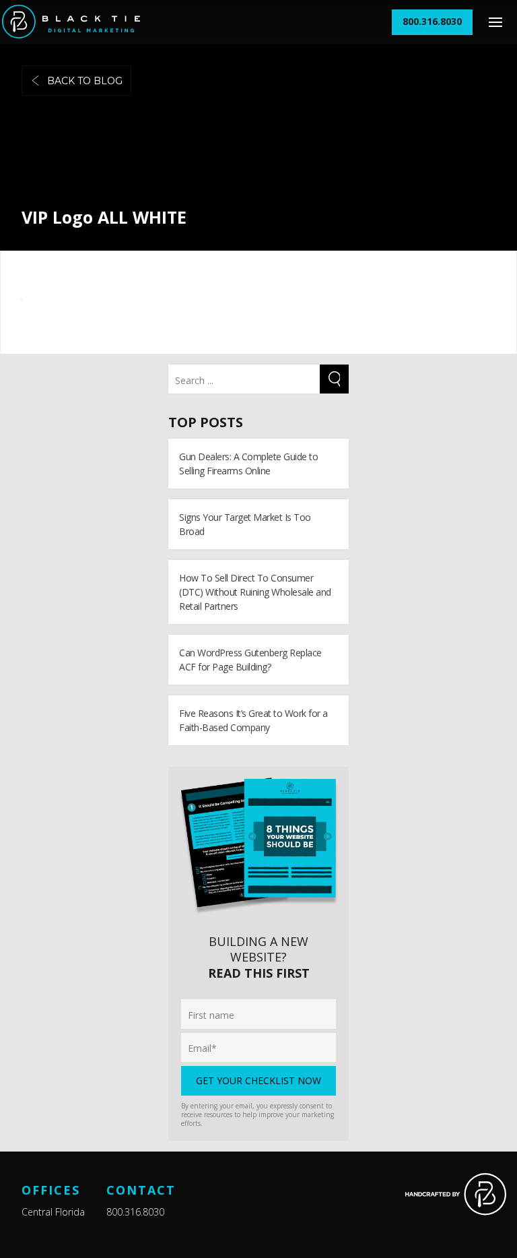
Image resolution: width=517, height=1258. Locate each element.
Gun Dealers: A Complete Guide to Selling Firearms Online (248, 463)
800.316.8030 (135, 1211)
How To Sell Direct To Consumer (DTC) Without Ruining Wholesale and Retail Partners (255, 591)
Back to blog (85, 81)
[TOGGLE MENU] (495, 22)
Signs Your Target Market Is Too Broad (245, 524)
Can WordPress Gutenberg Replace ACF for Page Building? (250, 659)
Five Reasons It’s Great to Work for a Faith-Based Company (253, 720)
